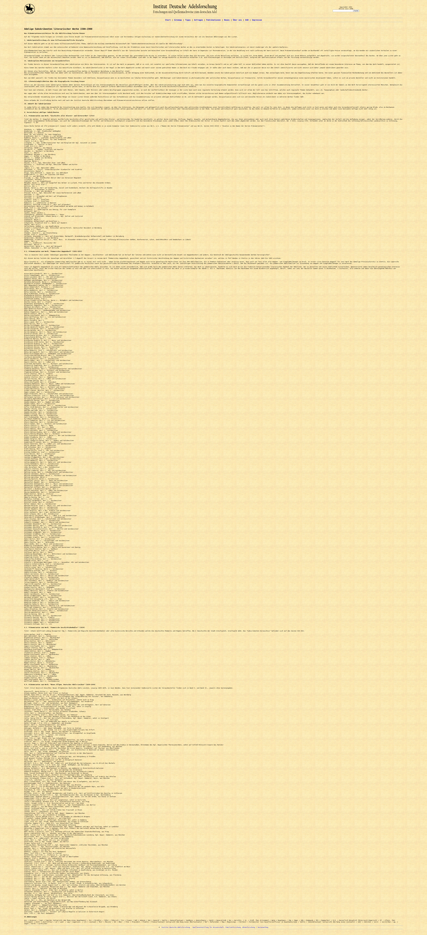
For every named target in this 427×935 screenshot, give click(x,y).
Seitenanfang (263, 927)
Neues (227, 20)
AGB (247, 20)
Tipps (188, 20)
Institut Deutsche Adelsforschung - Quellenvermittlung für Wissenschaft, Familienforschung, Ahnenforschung (208, 927)
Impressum (257, 20)
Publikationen (213, 20)
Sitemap (178, 20)
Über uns (237, 20)
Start (168, 20)
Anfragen (198, 20)
